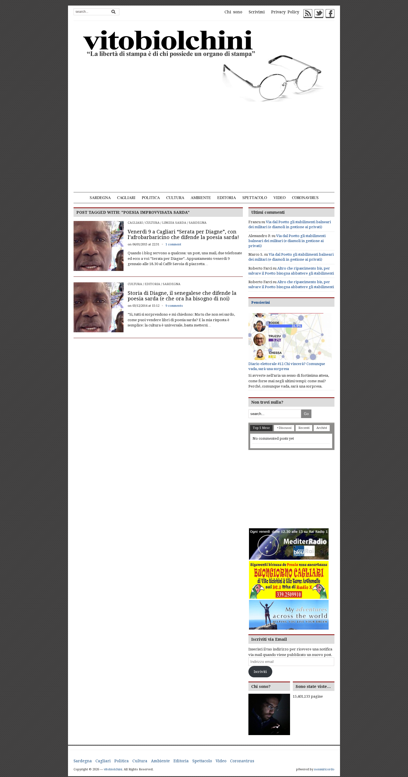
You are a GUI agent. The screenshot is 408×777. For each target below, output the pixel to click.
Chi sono (233, 12)
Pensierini (260, 302)
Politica (151, 197)
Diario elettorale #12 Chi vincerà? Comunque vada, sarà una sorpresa (286, 366)
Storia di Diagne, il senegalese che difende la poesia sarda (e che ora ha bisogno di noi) (182, 295)
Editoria (226, 197)
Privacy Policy (285, 12)
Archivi (321, 428)
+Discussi (284, 428)
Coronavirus (305, 197)
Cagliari (126, 197)
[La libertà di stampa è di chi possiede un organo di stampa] (204, 64)
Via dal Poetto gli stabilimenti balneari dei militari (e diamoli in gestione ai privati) (287, 241)
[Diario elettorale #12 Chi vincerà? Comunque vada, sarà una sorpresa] (290, 336)
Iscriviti (260, 672)
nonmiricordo (324, 769)
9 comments (174, 306)
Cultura (175, 197)
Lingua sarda (174, 223)
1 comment (173, 244)
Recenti (303, 428)
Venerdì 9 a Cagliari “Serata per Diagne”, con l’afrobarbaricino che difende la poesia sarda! (183, 234)
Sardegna (100, 197)
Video (279, 197)
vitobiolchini (113, 769)
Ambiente (201, 197)
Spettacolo (254, 197)
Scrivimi (257, 12)
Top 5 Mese (261, 428)
